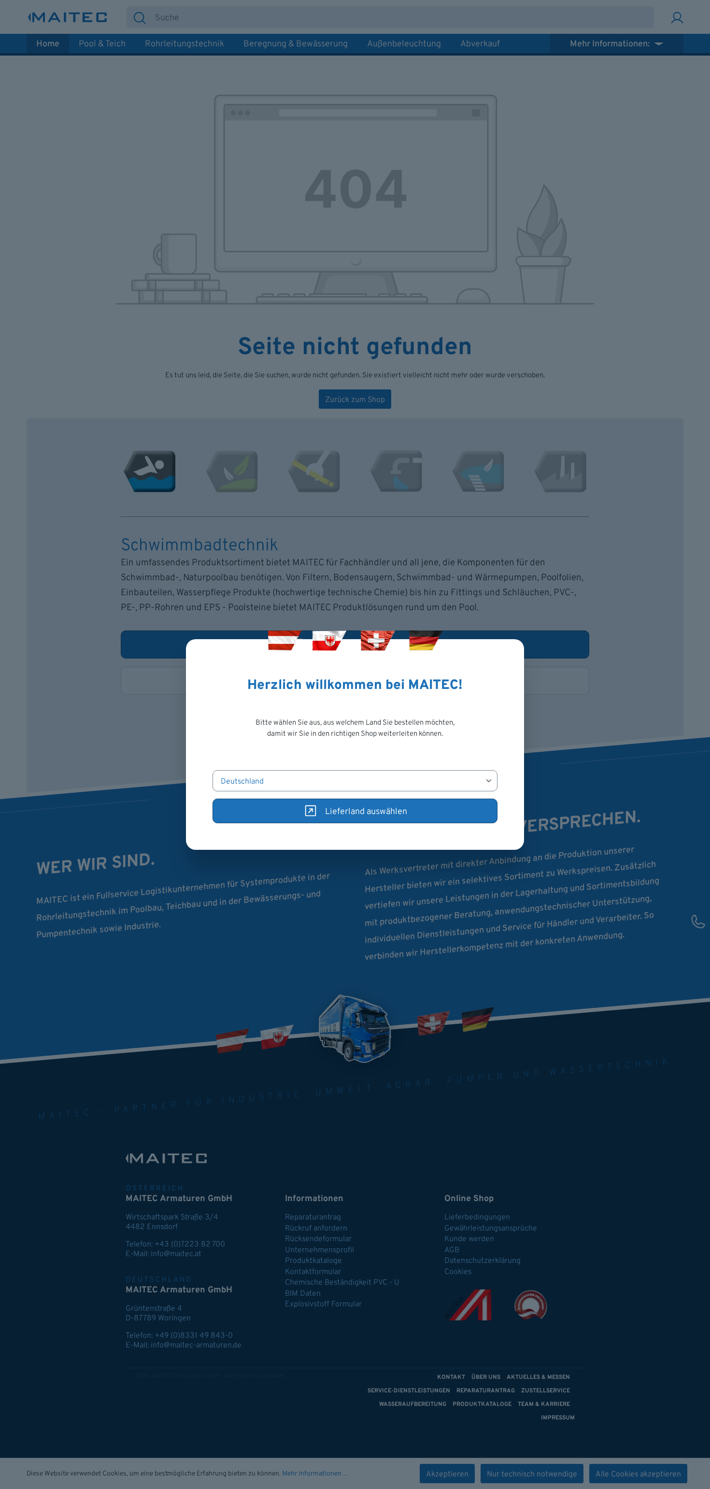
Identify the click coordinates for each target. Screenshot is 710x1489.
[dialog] (355, 744)
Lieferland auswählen (366, 811)
